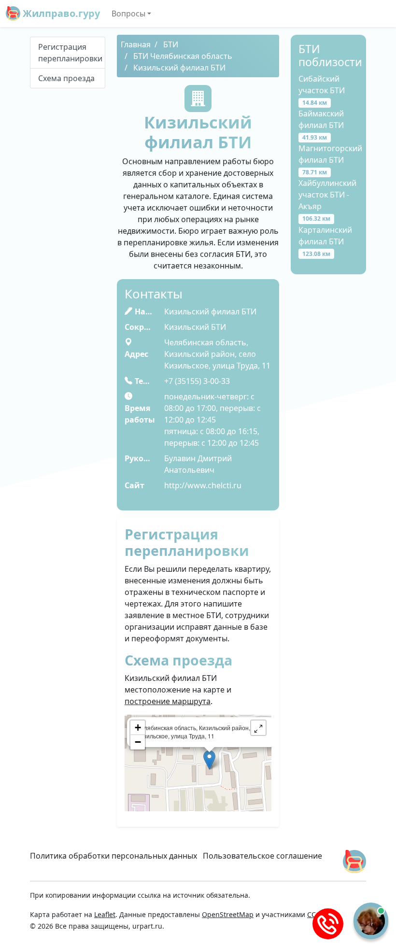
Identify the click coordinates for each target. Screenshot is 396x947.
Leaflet (104, 914)
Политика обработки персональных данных (113, 855)
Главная (136, 44)
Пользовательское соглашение (262, 855)
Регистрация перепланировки (70, 53)
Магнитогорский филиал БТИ (330, 159)
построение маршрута (168, 701)
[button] (258, 728)
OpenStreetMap (228, 914)
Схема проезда (66, 78)
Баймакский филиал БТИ (321, 124)
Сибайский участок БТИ (321, 90)
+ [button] (138, 727)
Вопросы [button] (128, 13)
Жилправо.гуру (60, 13)
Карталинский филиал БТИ (325, 241)
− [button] (138, 742)
